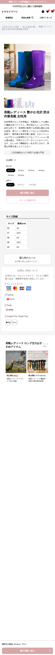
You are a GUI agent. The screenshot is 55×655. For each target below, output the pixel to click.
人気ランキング (46, 18)
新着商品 (9, 18)
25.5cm (21, 175)
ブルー (10, 185)
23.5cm (21, 170)
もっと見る (45, 345)
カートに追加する (27, 200)
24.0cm (31, 170)
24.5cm (42, 170)
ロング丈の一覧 (29, 27)
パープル (32, 185)
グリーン (20, 185)
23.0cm (11, 170)
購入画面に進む (27, 193)
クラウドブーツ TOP (10, 27)
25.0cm (11, 175)
